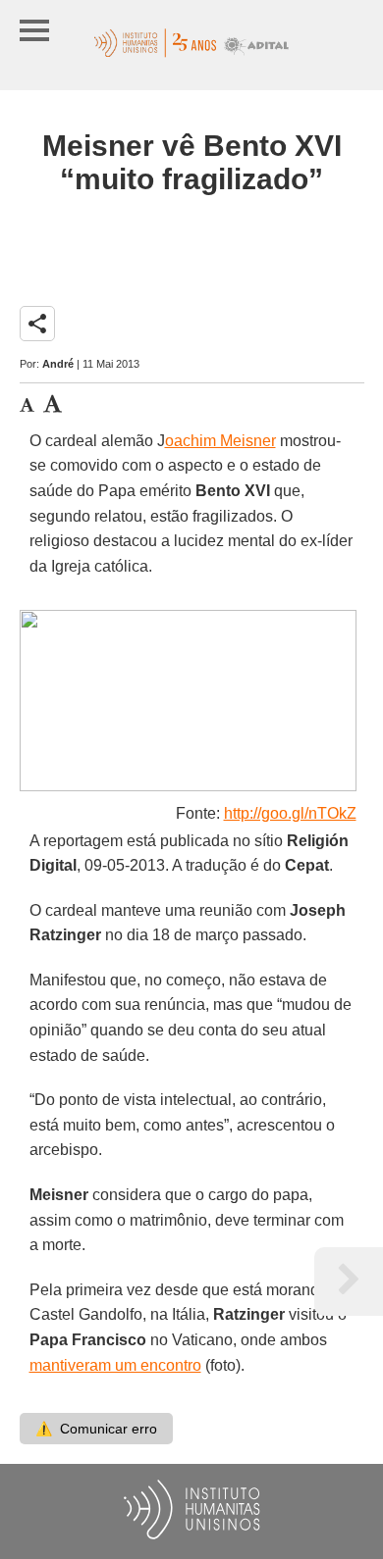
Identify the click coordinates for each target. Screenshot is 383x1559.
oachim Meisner (220, 440)
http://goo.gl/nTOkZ (290, 813)
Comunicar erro (96, 1428)
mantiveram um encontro (115, 1365)
